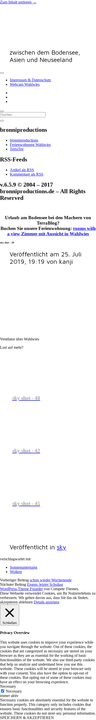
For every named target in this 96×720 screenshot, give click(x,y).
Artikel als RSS (22, 170)
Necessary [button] (8, 686)
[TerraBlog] (37, 40)
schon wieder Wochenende (51, 580)
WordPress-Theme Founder (21, 589)
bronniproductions (24, 140)
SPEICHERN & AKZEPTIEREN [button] (27, 718)
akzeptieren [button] (9, 602)
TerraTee (17, 149)
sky (61, 547)
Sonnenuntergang (23, 567)
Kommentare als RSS (26, 174)
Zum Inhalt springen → (18, 2)
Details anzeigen (46, 602)
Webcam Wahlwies (25, 84)
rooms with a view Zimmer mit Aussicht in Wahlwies (51, 231)
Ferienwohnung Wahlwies (30, 145)
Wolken (16, 572)
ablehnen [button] (26, 602)
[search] (2, 111)
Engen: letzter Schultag (45, 584)
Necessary (14, 691)
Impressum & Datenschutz (30, 80)
